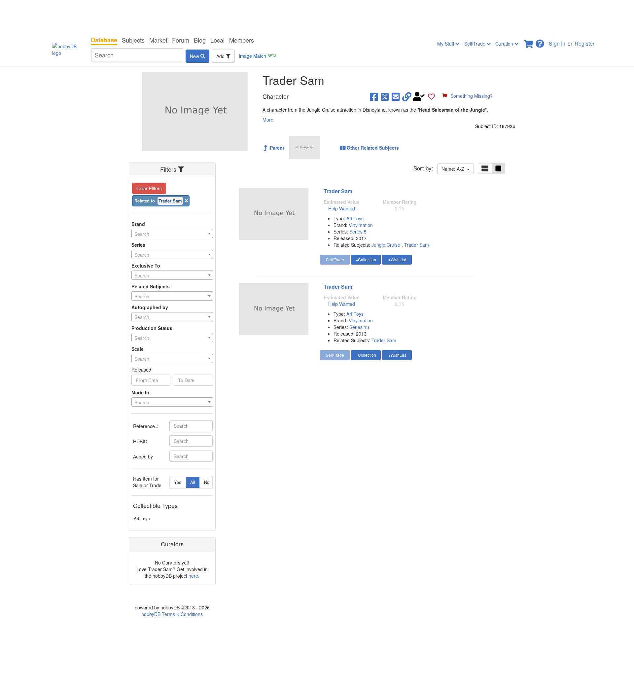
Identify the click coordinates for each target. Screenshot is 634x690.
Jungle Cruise (385, 244)
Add (221, 56)
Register (584, 43)
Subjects (133, 40)
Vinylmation (361, 225)
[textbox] (172, 233)
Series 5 (358, 231)
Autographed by (149, 307)
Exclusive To (145, 265)
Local (217, 40)
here (193, 575)
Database (104, 40)
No (206, 482)
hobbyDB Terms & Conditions (172, 614)
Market (158, 40)
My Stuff (446, 43)
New (195, 56)
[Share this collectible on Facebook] (374, 96)
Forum (180, 40)
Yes (177, 482)
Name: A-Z (454, 168)
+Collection (366, 259)
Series (138, 244)
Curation (504, 43)
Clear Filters (149, 188)
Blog (200, 40)
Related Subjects (150, 286)
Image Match (257, 56)
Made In (140, 392)
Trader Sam (338, 191)
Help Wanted (341, 208)
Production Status (151, 328)
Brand (138, 224)
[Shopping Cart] (529, 42)
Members (241, 40)
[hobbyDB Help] (540, 42)
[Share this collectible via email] (396, 96)
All (192, 482)
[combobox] (172, 233)
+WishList (397, 259)
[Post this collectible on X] (385, 96)
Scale (137, 348)
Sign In (557, 43)
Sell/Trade (475, 43)
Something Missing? (471, 95)
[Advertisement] (317, 16)
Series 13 (359, 327)
